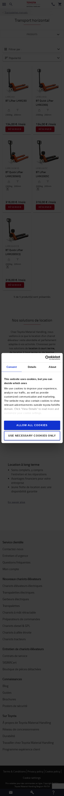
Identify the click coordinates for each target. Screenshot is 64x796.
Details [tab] (32, 366)
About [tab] (52, 366)
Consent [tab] (11, 366)
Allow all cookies (31, 425)
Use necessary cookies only (32, 435)
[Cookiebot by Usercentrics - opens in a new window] (45, 358)
